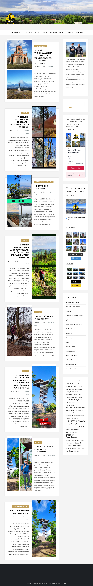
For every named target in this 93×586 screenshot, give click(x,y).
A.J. (13, 130)
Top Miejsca (40, 46)
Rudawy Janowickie (77, 424)
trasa (77, 440)
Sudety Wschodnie (72, 430)
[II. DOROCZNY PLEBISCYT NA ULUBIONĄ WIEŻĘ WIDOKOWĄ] (69, 249)
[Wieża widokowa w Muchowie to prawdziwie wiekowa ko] (76, 235)
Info (25, 371)
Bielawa (68, 381)
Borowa (81, 381)
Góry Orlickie (69, 394)
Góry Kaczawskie (79, 389)
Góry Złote (68, 402)
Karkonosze (70, 405)
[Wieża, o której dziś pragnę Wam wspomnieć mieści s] (83, 249)
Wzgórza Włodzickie (78, 448)
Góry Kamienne (72, 392)
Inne (69, 32)
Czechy (68, 384)
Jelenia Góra (75, 402)
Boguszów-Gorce (74, 381)
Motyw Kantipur (61, 583)
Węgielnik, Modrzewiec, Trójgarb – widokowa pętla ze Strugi (19, 122)
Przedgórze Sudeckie (72, 418)
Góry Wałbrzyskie (74, 399)
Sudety (80, 426)
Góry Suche (78, 397)
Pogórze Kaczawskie (78, 415)
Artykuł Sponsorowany (73, 306)
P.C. (39, 66)
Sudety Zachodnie (71, 432)
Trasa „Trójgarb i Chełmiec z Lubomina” (44, 449)
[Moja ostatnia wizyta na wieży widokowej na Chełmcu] (69, 235)
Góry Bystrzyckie (77, 386)
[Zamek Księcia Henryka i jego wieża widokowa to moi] (69, 242)
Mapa (37, 32)
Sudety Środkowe (71, 436)
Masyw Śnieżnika (71, 413)
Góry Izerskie (70, 389)
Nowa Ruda (79, 413)
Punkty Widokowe (72, 329)
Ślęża (67, 451)
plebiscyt (68, 415)
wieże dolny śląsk (73, 445)
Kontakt (79, 32)
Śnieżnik (71, 451)
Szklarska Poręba (70, 440)
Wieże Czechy (70, 351)
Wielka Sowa (69, 443)
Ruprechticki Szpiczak (71, 427)
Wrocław (68, 448)
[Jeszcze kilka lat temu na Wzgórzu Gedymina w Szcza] (76, 249)
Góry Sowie (77, 394)
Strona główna (16, 32)
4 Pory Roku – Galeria (72, 302)
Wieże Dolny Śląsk (20, 506)
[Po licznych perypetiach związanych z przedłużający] (83, 235)
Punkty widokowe (57, 32)
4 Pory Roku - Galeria (44, 181)
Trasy (45, 32)
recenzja (68, 424)
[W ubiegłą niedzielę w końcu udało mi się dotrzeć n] (83, 242)
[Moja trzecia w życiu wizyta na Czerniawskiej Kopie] (76, 242)
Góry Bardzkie (69, 386)
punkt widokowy (75, 421)
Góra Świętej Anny (76, 383)
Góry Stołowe (70, 397)
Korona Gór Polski (71, 410)
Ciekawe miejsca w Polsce (74, 315)
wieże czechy (77, 443)
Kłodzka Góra (80, 410)
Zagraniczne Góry (71, 369)
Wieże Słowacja (71, 364)
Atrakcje (68, 311)
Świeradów (76, 451)
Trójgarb (81, 440)
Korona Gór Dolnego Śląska (74, 324)
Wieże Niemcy (70, 360)
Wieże (28, 32)
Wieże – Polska (70, 346)
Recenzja (69, 333)
